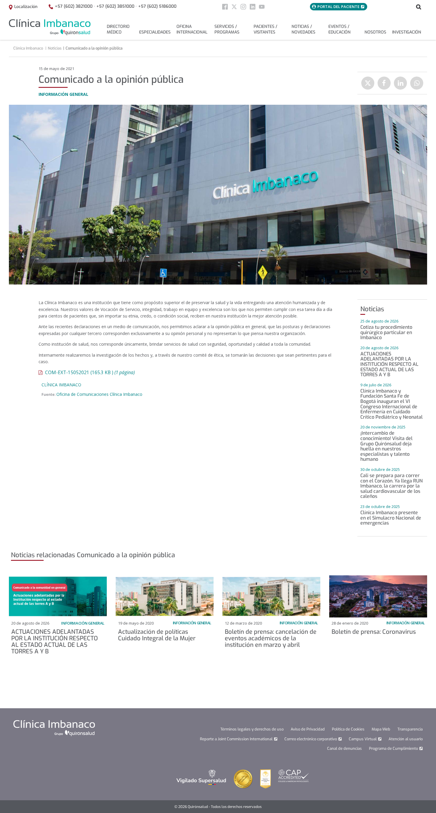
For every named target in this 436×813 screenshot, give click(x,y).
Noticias (55, 48)
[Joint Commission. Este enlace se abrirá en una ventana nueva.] (243, 779)
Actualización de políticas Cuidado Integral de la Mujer (156, 635)
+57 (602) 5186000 (157, 6)
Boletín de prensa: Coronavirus (374, 632)
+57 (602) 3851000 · (116, 6)
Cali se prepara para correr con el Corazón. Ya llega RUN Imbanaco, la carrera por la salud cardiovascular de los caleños (391, 485)
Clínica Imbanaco (61, 385)
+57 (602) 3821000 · (75, 6)
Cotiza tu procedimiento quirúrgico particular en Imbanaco (386, 332)
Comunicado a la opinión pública (94, 48)
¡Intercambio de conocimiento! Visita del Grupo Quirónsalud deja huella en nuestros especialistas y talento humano (386, 446)
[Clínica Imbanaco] (49, 27)
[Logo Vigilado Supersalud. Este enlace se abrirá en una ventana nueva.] (201, 777)
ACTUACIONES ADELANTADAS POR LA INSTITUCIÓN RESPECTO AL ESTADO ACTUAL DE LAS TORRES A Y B (389, 364)
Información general (82, 623)
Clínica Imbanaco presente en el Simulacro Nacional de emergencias (390, 517)
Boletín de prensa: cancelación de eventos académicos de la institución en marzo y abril (270, 638)
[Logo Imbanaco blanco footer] (54, 728)
